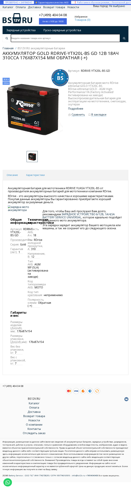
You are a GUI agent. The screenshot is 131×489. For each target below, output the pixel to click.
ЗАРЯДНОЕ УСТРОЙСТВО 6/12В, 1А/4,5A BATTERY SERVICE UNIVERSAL (78, 215)
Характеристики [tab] (35, 175)
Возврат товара (54, 7)
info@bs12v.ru (78, 475)
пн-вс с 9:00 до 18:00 (52, 21)
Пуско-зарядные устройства (62, 30)
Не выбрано (117, 6)
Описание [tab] (12, 175)
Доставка (34, 7)
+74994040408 (92, 475)
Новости (73, 7)
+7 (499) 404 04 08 (53, 15)
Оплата (21, 7)
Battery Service (16, 475)
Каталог (8, 7)
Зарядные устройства (20, 30)
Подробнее (75, 108)
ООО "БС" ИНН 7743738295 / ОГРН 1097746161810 (47, 475)
